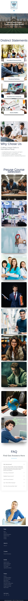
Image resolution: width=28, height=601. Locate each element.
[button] (14, 464)
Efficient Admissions (7, 563)
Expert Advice (6, 580)
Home (5, 531)
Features (5, 537)
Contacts (5, 538)
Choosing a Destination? (9, 472)
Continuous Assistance (7, 584)
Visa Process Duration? (8, 479)
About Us (5, 545)
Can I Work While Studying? (9, 482)
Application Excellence (7, 567)
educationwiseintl (7, 600)
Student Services (6, 535)
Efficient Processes (7, 581)
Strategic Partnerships (7, 586)
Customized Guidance (7, 577)
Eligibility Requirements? (9, 476)
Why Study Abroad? (8, 464)
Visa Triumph (6, 566)
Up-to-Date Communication (8, 583)
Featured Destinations (7, 534)
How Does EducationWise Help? (10, 486)
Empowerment (6, 587)
